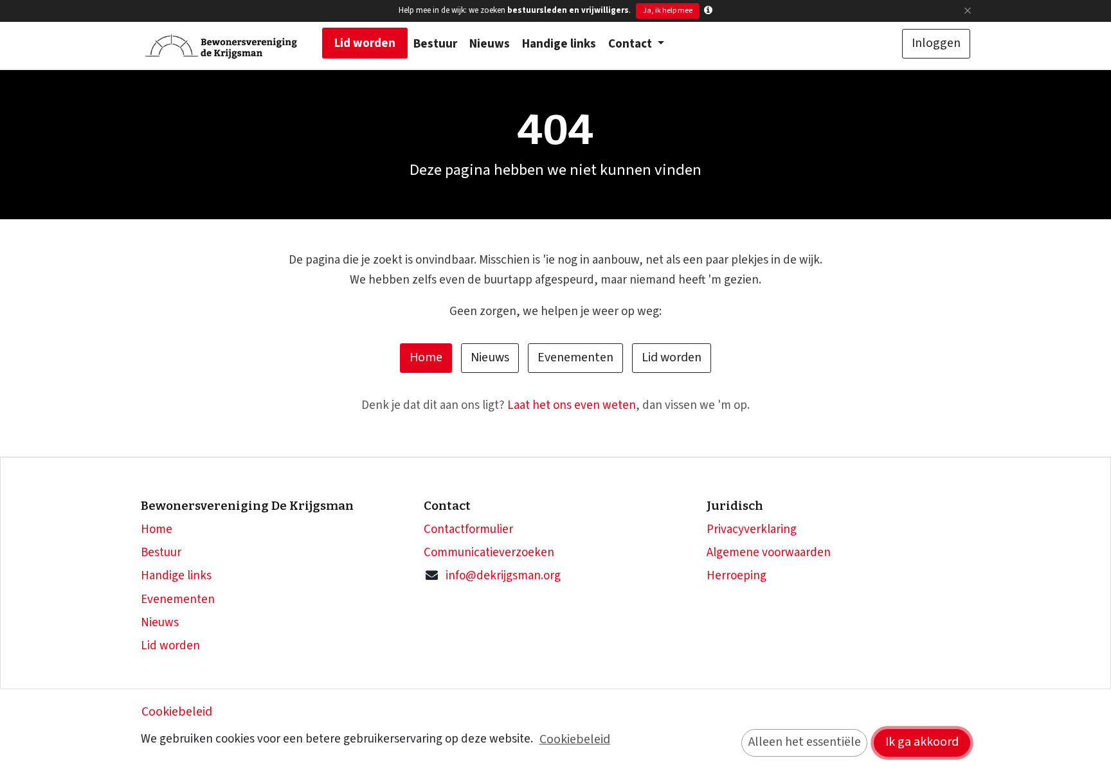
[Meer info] (708, 10)
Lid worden (671, 357)
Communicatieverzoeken (489, 552)
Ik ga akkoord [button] (922, 742)
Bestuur (161, 552)
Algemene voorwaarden (769, 552)
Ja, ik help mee (667, 10)
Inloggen (936, 43)
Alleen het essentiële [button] (804, 742)
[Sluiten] (967, 10)
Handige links (176, 575)
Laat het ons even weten (571, 405)
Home (426, 357)
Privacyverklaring (752, 529)
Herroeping (736, 575)
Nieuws (490, 357)
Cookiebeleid (176, 712)
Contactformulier (468, 529)
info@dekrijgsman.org (503, 575)
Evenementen (575, 357)
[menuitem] (365, 43)
